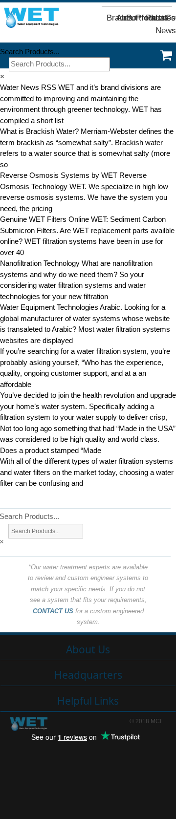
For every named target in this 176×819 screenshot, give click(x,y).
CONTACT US (53, 611)
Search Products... (30, 51)
